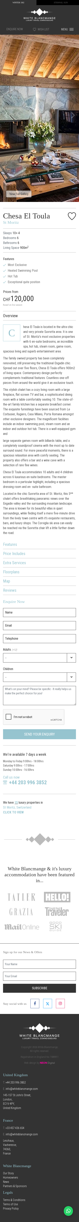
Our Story (8, 1173)
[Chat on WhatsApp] (68, 1211)
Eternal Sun (61, 2)
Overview (10, 315)
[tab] (39, 315)
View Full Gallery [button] (18, 194)
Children (8, 669)
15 (16, 802)
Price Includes (14, 553)
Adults (10, 649)
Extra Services (14, 562)
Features (10, 544)
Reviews (9, 590)
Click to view (13, 812)
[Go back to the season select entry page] (39, 14)
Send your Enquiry (39, 734)
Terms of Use (10, 1204)
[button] (6, 115)
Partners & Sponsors (15, 1186)
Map (6, 581)
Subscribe (39, 988)
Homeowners (10, 1177)
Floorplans (11, 571)
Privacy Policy (11, 1208)
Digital (47, 1063)
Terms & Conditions (14, 1200)
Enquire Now (14, 29)
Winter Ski (18, 2)
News (6, 1181)
